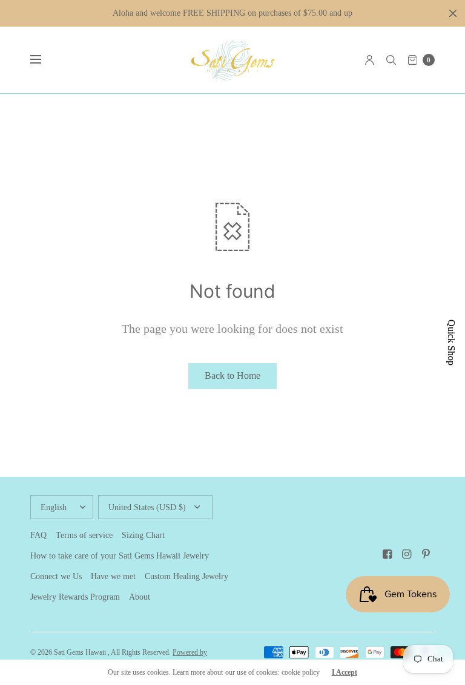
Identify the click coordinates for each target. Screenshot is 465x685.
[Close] (453, 13)
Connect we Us (56, 576)
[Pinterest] (426, 554)
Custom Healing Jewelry (186, 576)
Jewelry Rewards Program (75, 596)
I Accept (344, 672)
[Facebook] (387, 554)
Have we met (113, 576)
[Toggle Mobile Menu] (43, 60)
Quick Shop (451, 342)
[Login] (369, 60)
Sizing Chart (143, 535)
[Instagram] (406, 554)
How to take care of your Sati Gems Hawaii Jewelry (119, 555)
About (139, 596)
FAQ (38, 535)
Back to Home (232, 375)
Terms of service (84, 535)
